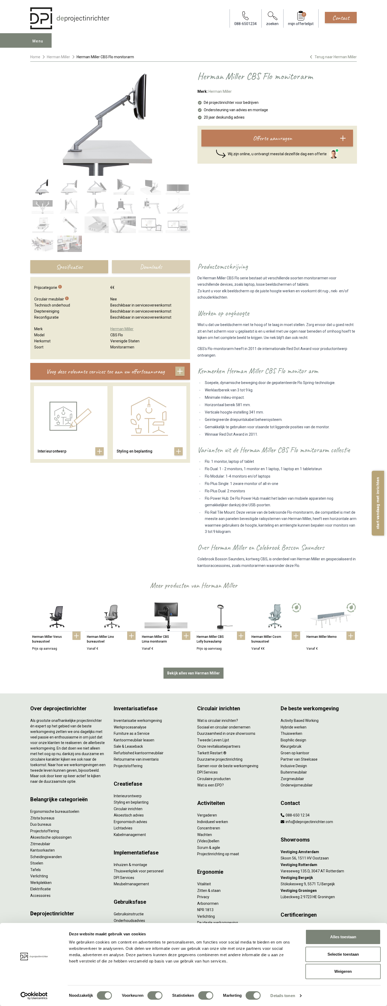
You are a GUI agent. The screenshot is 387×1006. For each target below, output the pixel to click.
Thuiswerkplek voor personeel (138, 871)
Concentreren (208, 828)
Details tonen (282, 995)
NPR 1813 (205, 910)
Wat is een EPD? (210, 785)
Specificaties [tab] (69, 267)
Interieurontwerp (128, 796)
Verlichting (39, 876)
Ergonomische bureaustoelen (54, 811)
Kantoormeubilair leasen (134, 740)
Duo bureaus (40, 824)
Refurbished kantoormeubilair (138, 753)
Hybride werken (293, 727)
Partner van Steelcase (299, 759)
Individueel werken (212, 822)
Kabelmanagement (130, 835)
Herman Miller (58, 57)
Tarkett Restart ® (211, 753)
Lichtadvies (123, 828)
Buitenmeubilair (294, 772)
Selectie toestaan (343, 954)
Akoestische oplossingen (51, 837)
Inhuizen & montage (130, 865)
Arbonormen (208, 903)
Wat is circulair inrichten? (217, 720)
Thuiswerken (291, 733)
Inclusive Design (294, 766)
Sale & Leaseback (128, 746)
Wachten (204, 835)
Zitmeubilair (40, 844)
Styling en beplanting (131, 802)
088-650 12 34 (297, 815)
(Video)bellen (208, 841)
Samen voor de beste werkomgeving (227, 766)
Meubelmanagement (131, 884)
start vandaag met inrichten (377, 503)
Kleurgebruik (291, 746)
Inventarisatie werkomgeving (138, 720)
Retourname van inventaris (136, 759)
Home (35, 57)
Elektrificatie (40, 889)
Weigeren (343, 971)
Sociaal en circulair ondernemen (223, 727)
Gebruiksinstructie (129, 914)
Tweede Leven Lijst (213, 740)
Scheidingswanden (46, 857)
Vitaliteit (204, 884)
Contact (340, 18)
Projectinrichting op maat (218, 854)
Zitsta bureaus (42, 818)
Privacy (203, 897)
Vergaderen (207, 815)
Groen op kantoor (295, 753)
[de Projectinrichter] (69, 18)
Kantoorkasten (42, 850)
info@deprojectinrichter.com (309, 822)
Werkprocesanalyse (130, 727)
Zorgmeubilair (292, 779)
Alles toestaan (343, 937)
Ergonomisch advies (130, 822)
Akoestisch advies (129, 815)
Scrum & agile (208, 847)
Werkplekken (41, 883)
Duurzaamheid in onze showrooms (226, 733)
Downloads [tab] (151, 267)
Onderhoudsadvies (129, 920)
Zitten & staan (209, 890)
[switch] (154, 995)
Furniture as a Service (132, 733)
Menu (37, 41)
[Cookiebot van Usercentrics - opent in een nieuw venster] (34, 996)
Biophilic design (293, 740)
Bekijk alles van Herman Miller (193, 673)
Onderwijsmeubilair (297, 785)
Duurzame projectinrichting (219, 759)
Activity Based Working (300, 720)
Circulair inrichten (128, 809)
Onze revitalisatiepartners (218, 746)
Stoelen (36, 863)
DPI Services (124, 878)
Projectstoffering (44, 831)
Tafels (35, 870)
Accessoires (40, 895)
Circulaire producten (214, 779)
